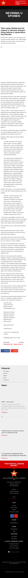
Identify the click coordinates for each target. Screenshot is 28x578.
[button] (3, 7)
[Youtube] (16, 516)
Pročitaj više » (4, 412)
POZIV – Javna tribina (7, 402)
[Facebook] (12, 516)
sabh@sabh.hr (14, 498)
